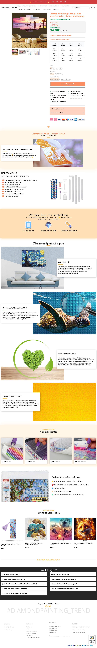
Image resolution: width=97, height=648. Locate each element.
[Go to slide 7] (8, 540)
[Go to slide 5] (6, 540)
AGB (28, 629)
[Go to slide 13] (14, 540)
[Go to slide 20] (22, 540)
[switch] (92, 642)
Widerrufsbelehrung (31, 633)
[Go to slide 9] (10, 540)
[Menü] (94, 636)
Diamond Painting (81, 633)
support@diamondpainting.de (82, 627)
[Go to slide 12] (13, 540)
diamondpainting (81, 630)
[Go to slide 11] (12, 540)
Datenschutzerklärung (32, 631)
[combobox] (80, 8)
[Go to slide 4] (5, 540)
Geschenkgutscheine (9, 627)
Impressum (29, 627)
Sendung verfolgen (8, 630)
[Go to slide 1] (34, 540)
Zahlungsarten (30, 635)
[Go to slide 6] (7, 540)
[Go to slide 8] (9, 540)
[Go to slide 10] (11, 540)
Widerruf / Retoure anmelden (33, 637)
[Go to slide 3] (36, 540)
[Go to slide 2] (35, 540)
